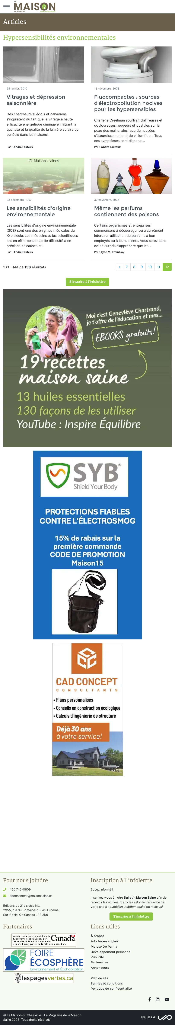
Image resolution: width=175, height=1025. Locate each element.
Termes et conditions (107, 983)
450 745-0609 (20, 889)
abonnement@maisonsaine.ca (31, 896)
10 (150, 267)
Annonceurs (100, 968)
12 (167, 267)
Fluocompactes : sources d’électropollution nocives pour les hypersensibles (128, 103)
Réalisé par (148, 1017)
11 (158, 267)
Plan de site (99, 978)
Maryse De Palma (104, 946)
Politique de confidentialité (111, 988)
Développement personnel (111, 952)
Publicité (97, 957)
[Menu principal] (6, 6)
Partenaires (99, 962)
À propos (97, 936)
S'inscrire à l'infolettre (87, 282)
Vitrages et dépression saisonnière (36, 100)
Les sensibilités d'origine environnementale (39, 211)
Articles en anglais (104, 941)
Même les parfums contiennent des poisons (126, 211)
